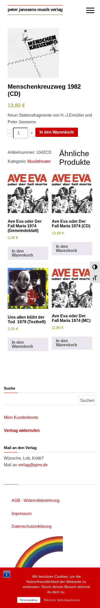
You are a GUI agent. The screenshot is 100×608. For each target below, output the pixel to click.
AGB (16, 500)
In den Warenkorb (56, 132)
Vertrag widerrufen (22, 430)
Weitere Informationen (62, 600)
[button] (10, 133)
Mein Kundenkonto (21, 417)
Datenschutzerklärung (32, 526)
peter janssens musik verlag (35, 9)
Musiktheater (39, 161)
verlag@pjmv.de (33, 465)
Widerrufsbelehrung (41, 500)
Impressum (22, 513)
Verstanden (29, 600)
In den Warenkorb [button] (22, 253)
